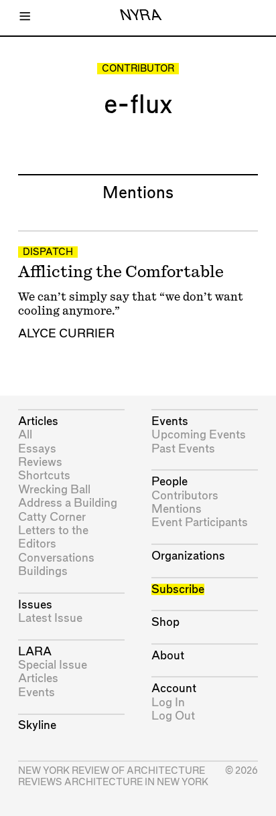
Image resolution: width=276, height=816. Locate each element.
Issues (35, 604)
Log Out (173, 716)
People (169, 481)
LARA (35, 651)
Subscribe (177, 589)
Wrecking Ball (54, 489)
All (25, 434)
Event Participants (199, 522)
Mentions (176, 509)
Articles (38, 421)
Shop (165, 622)
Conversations (56, 558)
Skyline (37, 725)
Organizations (188, 556)
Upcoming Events (198, 434)
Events (36, 692)
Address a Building (67, 503)
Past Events (183, 449)
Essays (37, 449)
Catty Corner (52, 517)
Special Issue (52, 665)
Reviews (40, 462)
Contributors (184, 495)
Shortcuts (44, 475)
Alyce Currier (66, 333)
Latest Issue (50, 618)
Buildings (43, 571)
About (167, 655)
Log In (168, 702)
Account (173, 688)
